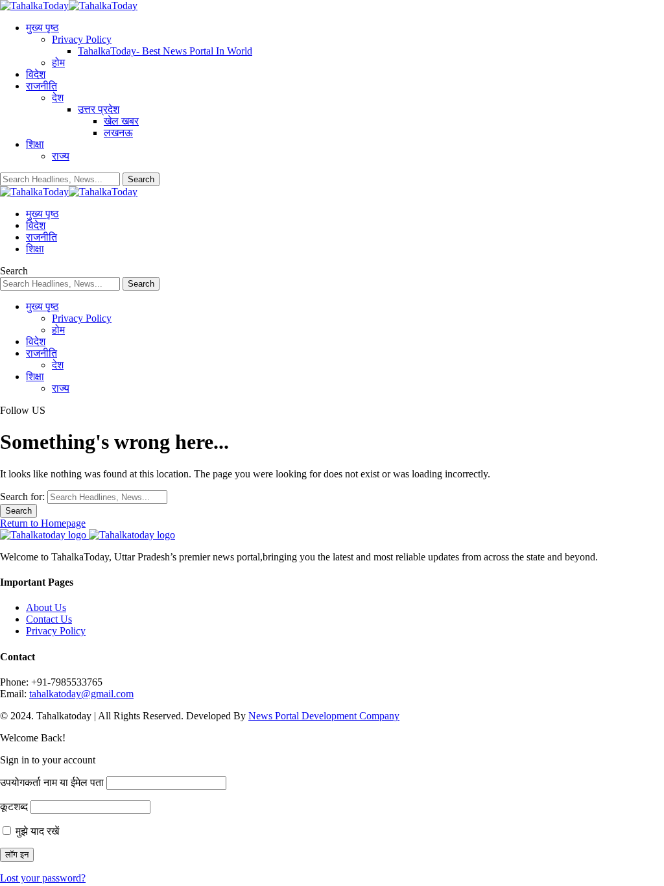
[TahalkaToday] (68, 5)
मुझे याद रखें (36, 831)
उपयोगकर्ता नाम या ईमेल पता (52, 782)
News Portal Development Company (323, 715)
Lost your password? (43, 877)
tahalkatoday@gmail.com (81, 693)
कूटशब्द (14, 806)
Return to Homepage (43, 523)
